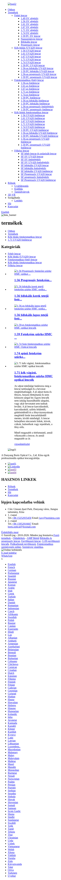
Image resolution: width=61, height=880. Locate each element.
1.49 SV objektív (29, 18)
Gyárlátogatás (21, 186)
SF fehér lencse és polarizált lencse (38, 153)
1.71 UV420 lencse (31, 59)
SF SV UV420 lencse (32, 156)
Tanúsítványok (21, 191)
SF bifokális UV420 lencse (35, 165)
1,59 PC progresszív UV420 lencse (39, 77)
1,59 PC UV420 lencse (33, 65)
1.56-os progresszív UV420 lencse (38, 74)
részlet (26, 444)
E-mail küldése (9, 552)
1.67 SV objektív (29, 27)
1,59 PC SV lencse (30, 36)
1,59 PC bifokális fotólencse (35, 103)
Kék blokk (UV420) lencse (28, 47)
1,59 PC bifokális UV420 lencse (37, 71)
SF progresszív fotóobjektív (35, 177)
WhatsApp (6, 555)
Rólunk (11, 183)
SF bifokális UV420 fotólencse (37, 171)
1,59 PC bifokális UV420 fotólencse (39, 136)
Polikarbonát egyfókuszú (23, 544)
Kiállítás (18, 188)
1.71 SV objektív (29, 30)
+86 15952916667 (21, 523)
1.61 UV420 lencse (31, 53)
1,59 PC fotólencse (30, 97)
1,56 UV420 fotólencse (33, 115)
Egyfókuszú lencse (31, 541)
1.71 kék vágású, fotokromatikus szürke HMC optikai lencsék (33, 376)
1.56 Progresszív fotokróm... (33, 280)
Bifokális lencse (29, 41)
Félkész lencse (21, 150)
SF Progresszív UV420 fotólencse (38, 180)
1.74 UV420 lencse (31, 62)
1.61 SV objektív (29, 24)
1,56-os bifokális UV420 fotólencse (39, 133)
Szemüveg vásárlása (32, 547)
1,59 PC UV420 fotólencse (35, 130)
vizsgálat (18, 444)
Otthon (11, 9)
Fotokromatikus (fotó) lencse (29, 80)
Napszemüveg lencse (31, 39)
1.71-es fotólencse (30, 91)
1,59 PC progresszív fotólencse (37, 109)
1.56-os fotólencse (30, 83)
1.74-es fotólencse (30, 94)
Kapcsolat (13, 206)
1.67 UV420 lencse (31, 56)
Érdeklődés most (9, 532)
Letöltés (18, 200)
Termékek (13, 12)
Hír (9, 203)
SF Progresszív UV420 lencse (36, 174)
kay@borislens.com (49, 518)
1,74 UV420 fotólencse (33, 127)
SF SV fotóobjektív (31, 159)
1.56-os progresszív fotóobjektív (37, 106)
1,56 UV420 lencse (31, 50)
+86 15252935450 (21, 518)
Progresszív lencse (30, 44)
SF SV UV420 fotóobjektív (35, 162)
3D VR (11, 194)
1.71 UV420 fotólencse (33, 124)
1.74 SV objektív (29, 33)
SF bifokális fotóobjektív (33, 168)
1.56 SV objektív (29, 21)
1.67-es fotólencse (30, 89)
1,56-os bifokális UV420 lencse (37, 68)
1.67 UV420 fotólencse (33, 121)
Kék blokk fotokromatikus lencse (31, 112)
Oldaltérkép (19, 538)
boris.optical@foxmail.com (22, 526)
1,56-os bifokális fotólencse (35, 100)
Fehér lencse (20, 15)
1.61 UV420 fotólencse (33, 118)
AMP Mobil (33, 538)
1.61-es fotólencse (30, 86)
